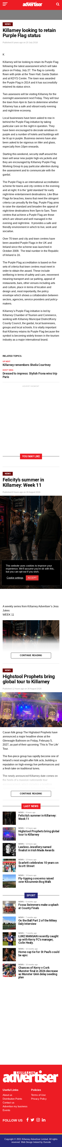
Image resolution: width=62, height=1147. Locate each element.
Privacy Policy (39, 1098)
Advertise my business (15, 1106)
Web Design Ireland (30, 1142)
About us (7, 1095)
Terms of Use (38, 1095)
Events (6, 1110)
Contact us (8, 1102)
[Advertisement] (31, 420)
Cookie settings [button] (15, 577)
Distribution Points (12, 1098)
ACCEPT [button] (32, 578)
